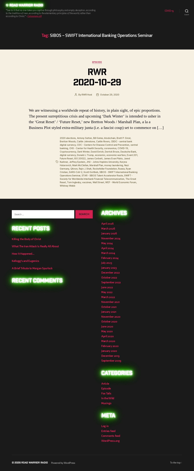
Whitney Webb (67, 185)
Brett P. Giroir (124, 138)
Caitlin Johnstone (86, 141)
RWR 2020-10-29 (97, 78)
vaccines (86, 182)
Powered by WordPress (63, 462)
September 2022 (111, 282)
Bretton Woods (68, 141)
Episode (97, 62)
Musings (106, 403)
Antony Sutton (84, 138)
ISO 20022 (80, 158)
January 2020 (109, 351)
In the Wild (107, 398)
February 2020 (110, 346)
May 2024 (107, 243)
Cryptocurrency (68, 151)
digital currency (68, 155)
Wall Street (98, 182)
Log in (105, 426)
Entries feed (108, 431)
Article (105, 383)
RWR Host (87, 94)
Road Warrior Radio (26, 5)
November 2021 (110, 302)
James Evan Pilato (113, 158)
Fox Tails (106, 393)
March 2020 (108, 341)
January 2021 (108, 312)
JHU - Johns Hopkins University (102, 161)
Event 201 (132, 155)
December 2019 (110, 356)
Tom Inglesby (74, 182)
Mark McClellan (80, 165)
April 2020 (107, 336)
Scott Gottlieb (91, 172)
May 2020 (107, 331)
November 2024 (110, 238)
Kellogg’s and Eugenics (25, 261)
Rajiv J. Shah (85, 168)
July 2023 (106, 263)
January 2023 (109, 268)
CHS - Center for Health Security (86, 148)
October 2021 (109, 307)
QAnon (74, 168)
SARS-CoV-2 (75, 172)
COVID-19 (169, 10)
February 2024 (109, 258)
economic (100, 155)
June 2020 (107, 326)
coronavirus (110, 148)
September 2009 (111, 360)
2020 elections (68, 138)
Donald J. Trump (85, 155)
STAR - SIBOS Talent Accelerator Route (102, 175)
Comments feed (110, 436)
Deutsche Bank (128, 151)
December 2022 (110, 272)
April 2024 (107, 248)
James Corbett (95, 158)
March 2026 (108, 228)
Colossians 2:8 (34, 16)
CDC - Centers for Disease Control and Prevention (103, 144)
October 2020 (109, 321)
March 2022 (108, 297)
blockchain (109, 138)
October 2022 (109, 277)
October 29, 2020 (109, 94)
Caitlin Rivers (103, 141)
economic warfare (116, 155)
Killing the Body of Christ (26, 239)
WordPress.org (110, 441)
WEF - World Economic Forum (120, 182)
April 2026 (107, 223)
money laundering (113, 165)
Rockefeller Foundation (105, 168)
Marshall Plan (96, 165)
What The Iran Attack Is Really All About (35, 246)
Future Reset (66, 158)
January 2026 (109, 233)
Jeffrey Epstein (77, 161)
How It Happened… (23, 254)
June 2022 (107, 287)
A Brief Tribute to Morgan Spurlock (32, 268)
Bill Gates (98, 138)
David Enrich (97, 151)
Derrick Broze (112, 151)
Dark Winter (83, 151)
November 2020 (110, 316)
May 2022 (106, 292)
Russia (121, 168)
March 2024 (108, 253)
